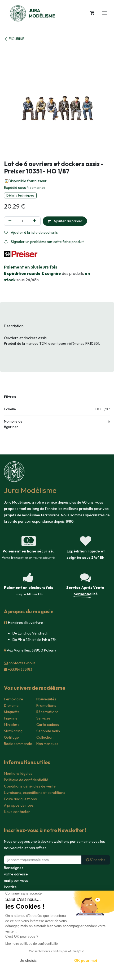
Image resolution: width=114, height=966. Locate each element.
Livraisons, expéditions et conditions (34, 792)
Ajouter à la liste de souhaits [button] (34, 232)
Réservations (47, 711)
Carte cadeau (47, 724)
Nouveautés (46, 699)
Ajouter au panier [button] (67, 221)
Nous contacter (17, 811)
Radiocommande (18, 743)
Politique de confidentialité (26, 779)
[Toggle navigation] (104, 12)
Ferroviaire (13, 699)
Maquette (12, 711)
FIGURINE (16, 38)
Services (43, 718)
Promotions (46, 705)
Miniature (12, 724)
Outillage (11, 737)
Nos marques (47, 743)
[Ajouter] (35, 221)
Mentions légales (18, 773)
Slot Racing (13, 731)
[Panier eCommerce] (92, 12)
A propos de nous (19, 805)
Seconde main (48, 731)
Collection (45, 737)
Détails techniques (20, 195)
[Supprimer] (10, 221)
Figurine (10, 718)
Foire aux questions (20, 799)
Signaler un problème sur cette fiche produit (47, 241)
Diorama (11, 705)
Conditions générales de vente (30, 786)
